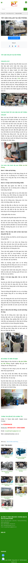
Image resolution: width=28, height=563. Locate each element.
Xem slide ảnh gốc (15, 37)
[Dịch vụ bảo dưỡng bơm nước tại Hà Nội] (21, 452)
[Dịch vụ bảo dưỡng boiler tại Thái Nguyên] (7, 491)
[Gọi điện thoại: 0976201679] (3, 555)
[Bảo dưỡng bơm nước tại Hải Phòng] (7, 479)
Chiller (19, 78)
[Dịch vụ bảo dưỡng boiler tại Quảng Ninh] (21, 479)
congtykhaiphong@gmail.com (13, 431)
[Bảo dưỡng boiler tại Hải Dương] (7, 503)
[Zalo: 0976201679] (3, 559)
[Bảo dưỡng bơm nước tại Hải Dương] (7, 451)
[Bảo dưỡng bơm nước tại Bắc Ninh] (21, 465)
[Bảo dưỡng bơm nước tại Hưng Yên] (7, 466)
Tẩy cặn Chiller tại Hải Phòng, (12, 441)
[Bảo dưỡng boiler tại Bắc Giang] (21, 490)
